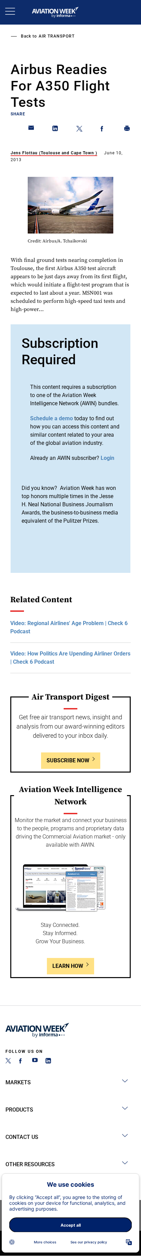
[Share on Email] (31, 130)
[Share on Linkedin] (55, 130)
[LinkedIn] (48, 1061)
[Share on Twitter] (79, 130)
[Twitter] (8, 1061)
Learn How (67, 966)
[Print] (127, 130)
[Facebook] (21, 1061)
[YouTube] (35, 1061)
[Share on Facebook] (103, 130)
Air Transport (57, 36)
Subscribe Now (68, 760)
